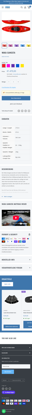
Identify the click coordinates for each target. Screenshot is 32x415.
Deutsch (4, 380)
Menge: (4, 82)
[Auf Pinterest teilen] (22, 111)
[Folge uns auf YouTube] (10, 388)
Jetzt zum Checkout (16, 104)
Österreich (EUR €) (16, 380)
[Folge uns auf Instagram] (6, 388)
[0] (29, 7)
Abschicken (7, 372)
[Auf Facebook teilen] (19, 111)
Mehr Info (7, 284)
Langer (5, 310)
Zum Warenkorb (16, 98)
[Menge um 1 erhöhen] (18, 82)
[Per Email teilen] (29, 111)
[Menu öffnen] (3, 7)
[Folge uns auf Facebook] (3, 388)
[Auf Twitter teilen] (25, 111)
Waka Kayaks (5, 56)
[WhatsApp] (4, 411)
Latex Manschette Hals (10, 313)
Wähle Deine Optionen (12, 326)
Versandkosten (17, 74)
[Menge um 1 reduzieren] (9, 82)
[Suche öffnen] (22, 7)
